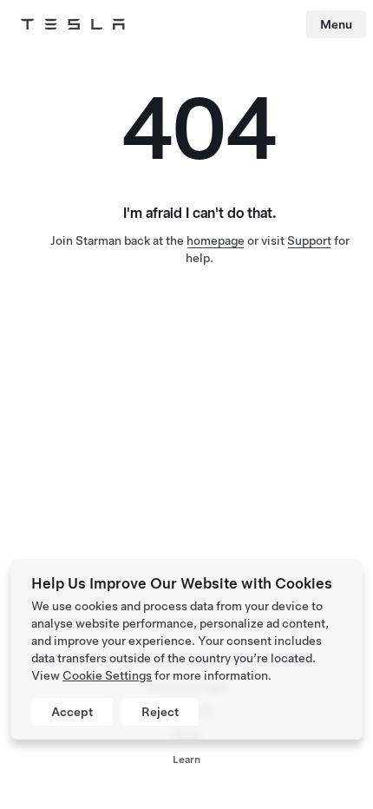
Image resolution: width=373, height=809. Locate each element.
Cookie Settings (107, 675)
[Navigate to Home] (73, 24)
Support (309, 240)
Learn (186, 759)
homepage (215, 240)
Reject (160, 712)
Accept (72, 712)
